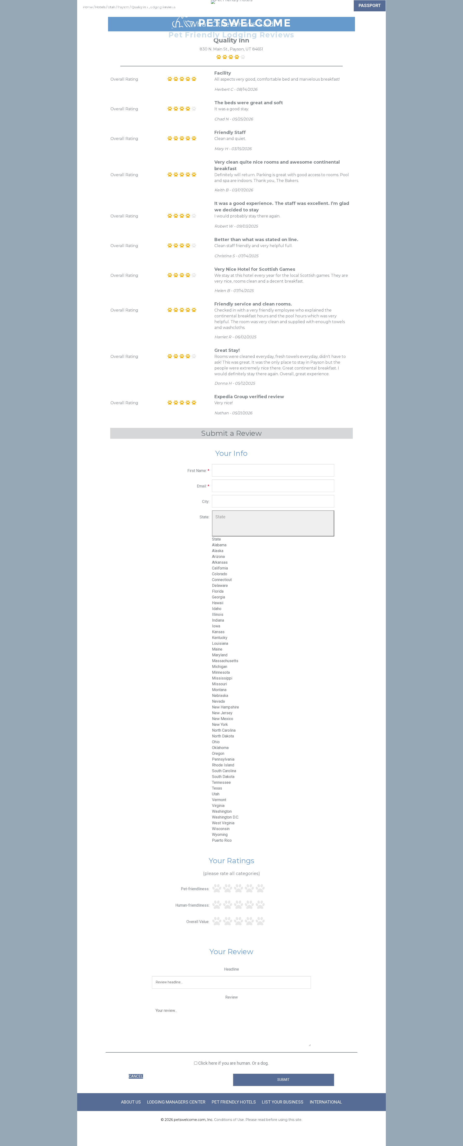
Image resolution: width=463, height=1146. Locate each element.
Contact (305, 6)
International (326, 1101)
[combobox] (273, 689)
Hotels (121, 6)
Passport (370, 5)
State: (204, 517)
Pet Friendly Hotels (234, 1101)
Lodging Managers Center (176, 1101)
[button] (273, 523)
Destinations (231, 6)
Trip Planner (150, 6)
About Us (131, 1101)
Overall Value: (197, 921)
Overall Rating (124, 79)
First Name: (198, 470)
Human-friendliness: (192, 905)
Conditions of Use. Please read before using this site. (258, 1120)
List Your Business (282, 1101)
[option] (216, 539)
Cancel (136, 1076)
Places (259, 6)
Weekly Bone (335, 6)
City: (205, 501)
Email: (203, 486)
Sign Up (282, 6)
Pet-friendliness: (195, 889)
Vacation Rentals (190, 6)
